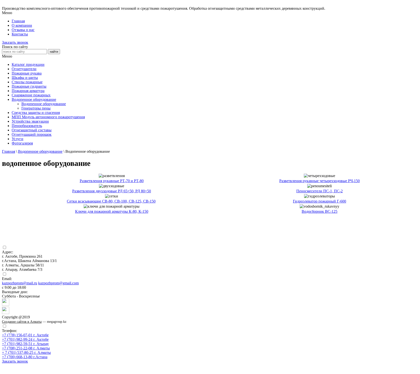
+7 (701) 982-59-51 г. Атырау (25, 344)
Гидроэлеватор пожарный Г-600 (319, 201)
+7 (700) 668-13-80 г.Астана (24, 357)
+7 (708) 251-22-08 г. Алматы (26, 348)
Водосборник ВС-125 (319, 211)
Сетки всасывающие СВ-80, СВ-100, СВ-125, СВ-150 (111, 201)
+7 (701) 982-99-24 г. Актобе (25, 339)
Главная (8, 151)
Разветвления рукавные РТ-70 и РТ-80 (112, 181)
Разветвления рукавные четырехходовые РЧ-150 (319, 181)
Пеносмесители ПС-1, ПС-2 (319, 191)
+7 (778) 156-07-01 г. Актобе (25, 335)
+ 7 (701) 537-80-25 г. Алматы (26, 352)
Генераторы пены (36, 108)
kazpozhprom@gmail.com (58, 283)
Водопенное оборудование (43, 104)
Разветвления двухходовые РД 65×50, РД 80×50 (111, 191)
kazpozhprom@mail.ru (19, 283)
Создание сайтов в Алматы (22, 321)
